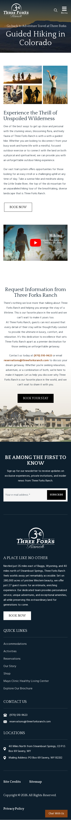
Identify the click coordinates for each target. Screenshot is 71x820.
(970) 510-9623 (43, 355)
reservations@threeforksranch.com (26, 360)
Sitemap (35, 782)
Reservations (12, 659)
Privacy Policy (13, 809)
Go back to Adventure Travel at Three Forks (36, 26)
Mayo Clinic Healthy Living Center (26, 681)
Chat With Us (56, 813)
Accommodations (15, 644)
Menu (64, 13)
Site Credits (12, 782)
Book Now (18, 207)
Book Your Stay (35, 398)
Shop (7, 673)
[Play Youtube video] (35, 243)
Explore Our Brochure (17, 688)
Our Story (9, 666)
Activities (10, 651)
